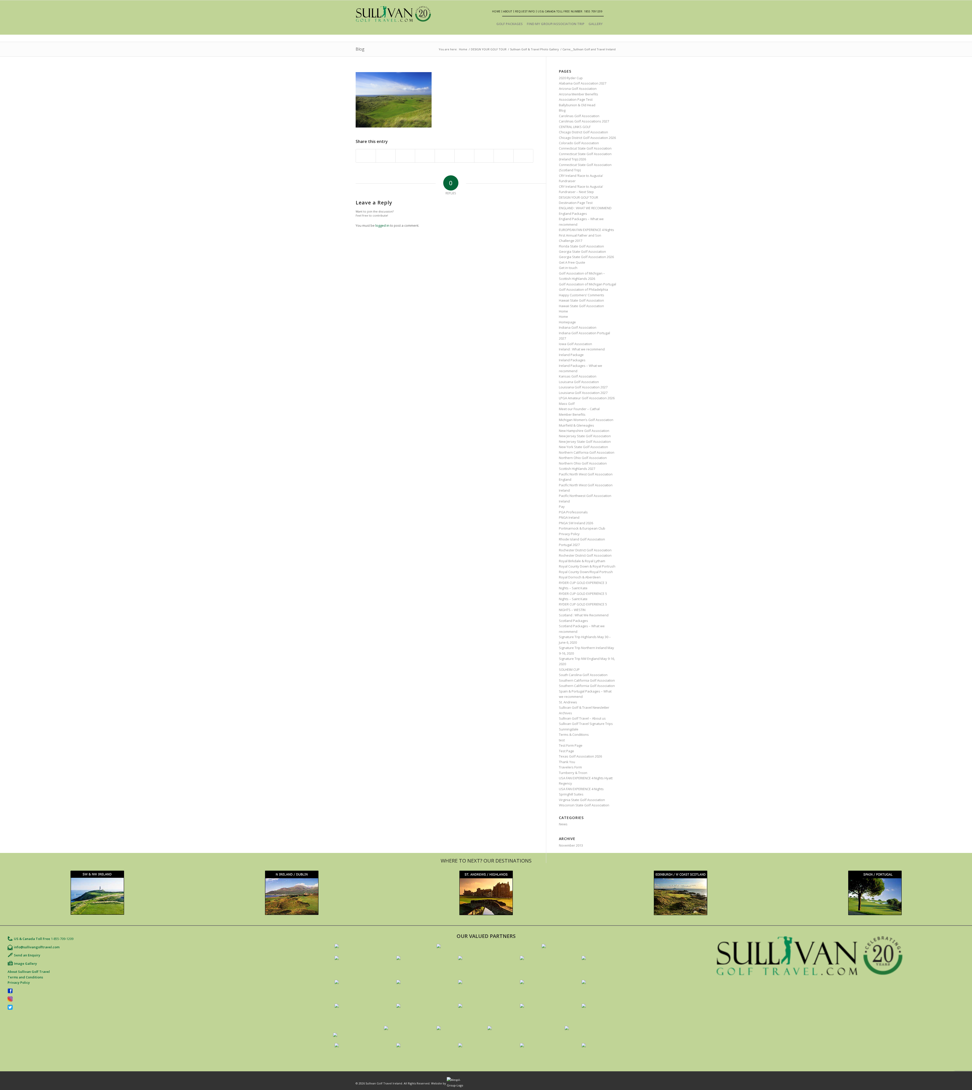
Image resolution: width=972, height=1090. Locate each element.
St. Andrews (568, 702)
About (507, 11)
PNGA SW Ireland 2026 (576, 523)
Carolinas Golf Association (579, 116)
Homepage (567, 322)
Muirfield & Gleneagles (576, 425)
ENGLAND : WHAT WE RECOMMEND (585, 208)
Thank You (567, 762)
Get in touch (568, 267)
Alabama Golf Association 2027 (582, 83)
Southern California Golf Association (587, 680)
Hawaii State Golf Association (581, 300)
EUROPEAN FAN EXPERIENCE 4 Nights (586, 229)
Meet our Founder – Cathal (579, 409)
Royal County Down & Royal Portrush (587, 566)
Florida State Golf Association (581, 246)
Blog (360, 49)
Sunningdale (568, 729)
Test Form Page (570, 745)
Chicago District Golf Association (583, 132)
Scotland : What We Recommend (584, 615)
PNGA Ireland (569, 517)
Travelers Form (570, 767)
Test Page (566, 751)
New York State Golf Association (583, 447)
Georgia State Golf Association (582, 251)
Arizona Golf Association (578, 88)
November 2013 (571, 845)
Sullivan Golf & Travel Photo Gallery (534, 49)
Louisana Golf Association (579, 382)
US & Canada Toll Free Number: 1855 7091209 (570, 11)
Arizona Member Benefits (578, 94)
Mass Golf (567, 403)
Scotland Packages (573, 620)
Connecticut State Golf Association (585, 148)
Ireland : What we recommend (582, 349)
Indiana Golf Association (577, 327)
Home (496, 11)
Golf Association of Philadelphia (583, 289)
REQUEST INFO (525, 11)
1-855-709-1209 (62, 938)
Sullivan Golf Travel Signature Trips (586, 723)
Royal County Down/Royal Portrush (586, 572)
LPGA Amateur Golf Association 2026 (587, 398)
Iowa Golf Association (575, 344)
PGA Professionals (573, 512)
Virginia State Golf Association (582, 800)
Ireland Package (571, 354)
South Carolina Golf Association (583, 675)
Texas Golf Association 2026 (580, 756)
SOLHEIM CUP (569, 669)
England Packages (573, 213)
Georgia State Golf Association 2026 (586, 257)
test (562, 740)
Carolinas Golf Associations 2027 (584, 121)
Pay (562, 506)
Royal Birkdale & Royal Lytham (582, 561)
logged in (382, 225)
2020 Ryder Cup (571, 78)
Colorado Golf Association (579, 143)
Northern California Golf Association (586, 452)
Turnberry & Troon (573, 772)
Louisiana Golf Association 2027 (583, 387)
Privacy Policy (569, 534)
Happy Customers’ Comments (581, 295)
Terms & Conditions (574, 734)
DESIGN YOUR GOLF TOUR (489, 49)
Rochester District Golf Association (585, 550)
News (563, 824)
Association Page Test (576, 99)
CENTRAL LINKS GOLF (575, 126)
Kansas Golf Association (577, 376)
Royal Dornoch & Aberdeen (580, 577)
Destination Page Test (576, 202)
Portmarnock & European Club (582, 528)
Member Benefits (572, 414)
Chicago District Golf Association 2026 (587, 137)
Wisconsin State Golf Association (584, 805)
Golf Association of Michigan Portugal (587, 284)
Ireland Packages (572, 360)
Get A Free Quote (572, 262)
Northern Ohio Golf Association (583, 457)
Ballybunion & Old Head (577, 105)
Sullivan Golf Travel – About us (582, 718)
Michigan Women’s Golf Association (586, 419)
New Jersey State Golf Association (585, 436)
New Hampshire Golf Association (584, 430)
